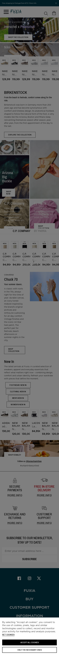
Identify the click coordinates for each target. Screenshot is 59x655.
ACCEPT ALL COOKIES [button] (29, 642)
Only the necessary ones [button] (29, 649)
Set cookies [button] (8, 634)
